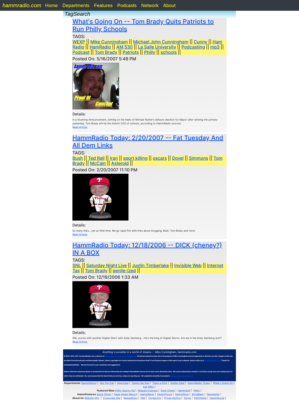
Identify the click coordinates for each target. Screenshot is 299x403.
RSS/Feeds (200, 398)
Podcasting (193, 47)
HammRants (147, 394)
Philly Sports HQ (125, 390)
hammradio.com (21, 5)
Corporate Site (111, 398)
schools (169, 52)
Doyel (178, 158)
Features (103, 5)
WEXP (78, 41)
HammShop (182, 394)
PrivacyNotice (172, 398)
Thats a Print (159, 383)
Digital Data (177, 383)
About (169, 5)
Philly (149, 52)
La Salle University (157, 47)
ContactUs (154, 398)
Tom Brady (106, 52)
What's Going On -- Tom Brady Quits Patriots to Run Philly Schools (143, 25)
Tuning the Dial (140, 383)
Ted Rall (96, 158)
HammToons (164, 394)
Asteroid (120, 163)
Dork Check (168, 390)
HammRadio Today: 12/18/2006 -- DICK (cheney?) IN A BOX (147, 248)
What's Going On (223, 383)
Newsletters (130, 398)
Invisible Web (188, 265)
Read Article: (80, 127)
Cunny (200, 41)
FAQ (143, 398)
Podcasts (127, 5)
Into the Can (107, 383)
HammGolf (184, 390)
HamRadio (100, 47)
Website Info (91, 398)
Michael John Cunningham (160, 41)
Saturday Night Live (106, 265)
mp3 (215, 47)
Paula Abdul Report (125, 394)
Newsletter (213, 394)
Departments (75, 5)
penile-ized (124, 270)
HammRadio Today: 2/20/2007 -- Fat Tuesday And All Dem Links (147, 141)
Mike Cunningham (109, 41)
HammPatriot (89, 383)
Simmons (198, 158)
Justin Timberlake (150, 265)
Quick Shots (104, 394)
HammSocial (217, 398)
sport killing (135, 158)
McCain (98, 163)
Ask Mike (148, 386)
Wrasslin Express (148, 390)
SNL (76, 265)
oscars (160, 158)
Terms (187, 398)
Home (51, 5)
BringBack (198, 394)
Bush (77, 158)
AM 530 (124, 47)
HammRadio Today (198, 383)
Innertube (122, 383)
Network (150, 5)
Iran (114, 158)
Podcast (81, 52)
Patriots (131, 52)
